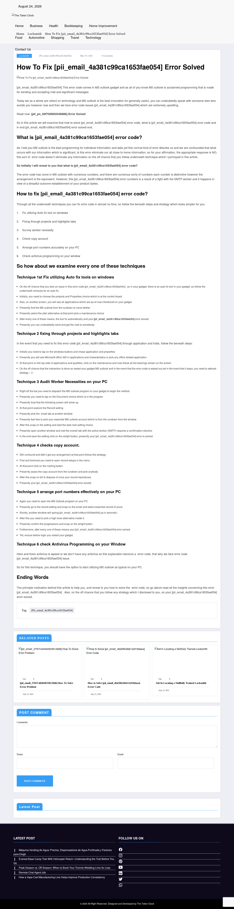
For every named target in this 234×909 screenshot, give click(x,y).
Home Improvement (103, 25)
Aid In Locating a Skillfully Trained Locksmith (181, 683)
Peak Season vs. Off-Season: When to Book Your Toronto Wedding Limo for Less (64, 867)
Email (120, 754)
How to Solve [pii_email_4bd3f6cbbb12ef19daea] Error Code (114, 685)
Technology (93, 37)
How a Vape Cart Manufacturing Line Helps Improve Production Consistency (62, 877)
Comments (22, 722)
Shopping (57, 37)
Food (18, 37)
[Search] (18, 61)
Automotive (37, 37)
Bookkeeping (73, 25)
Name (20, 754)
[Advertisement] (172, 45)
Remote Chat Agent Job (32, 872)
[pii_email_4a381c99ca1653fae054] (114, 319)
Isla (24, 679)
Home (19, 25)
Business (36, 25)
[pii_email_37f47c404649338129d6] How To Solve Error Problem (46, 685)
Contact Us (23, 49)
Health (53, 25)
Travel (75, 37)
